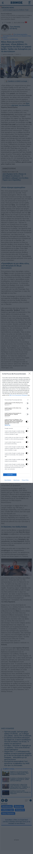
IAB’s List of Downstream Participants (18, 395)
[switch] (27, 403)
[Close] (30, 374)
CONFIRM (10, 474)
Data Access (16, 480)
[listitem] (16, 400)
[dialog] (16, 427)
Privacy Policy (25, 480)
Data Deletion (8, 480)
